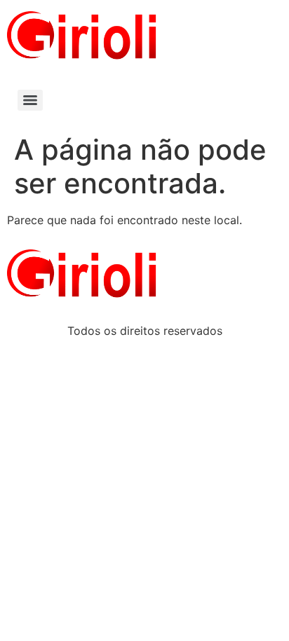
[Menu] (30, 100)
